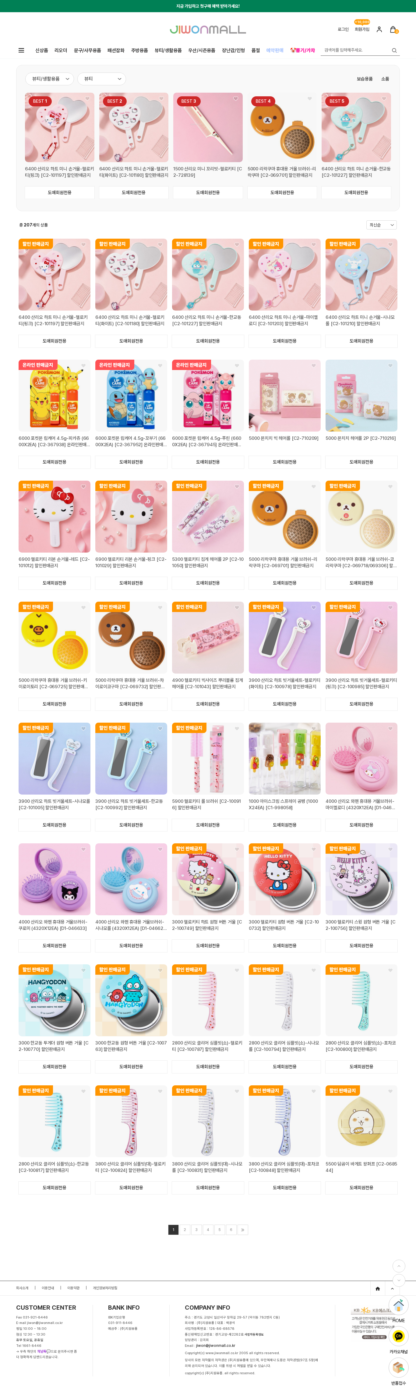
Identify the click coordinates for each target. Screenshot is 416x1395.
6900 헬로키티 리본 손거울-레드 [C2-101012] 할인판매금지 (54, 562)
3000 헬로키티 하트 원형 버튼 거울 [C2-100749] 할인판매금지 (207, 925)
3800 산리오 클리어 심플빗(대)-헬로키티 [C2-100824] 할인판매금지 (130, 1167)
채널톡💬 (44, 1351)
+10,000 (362, 22)
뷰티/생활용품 (168, 50)
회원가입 (362, 29)
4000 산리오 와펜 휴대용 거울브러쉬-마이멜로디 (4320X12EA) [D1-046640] (360, 805)
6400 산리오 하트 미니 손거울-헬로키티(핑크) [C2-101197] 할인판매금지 (59, 172)
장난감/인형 (233, 50)
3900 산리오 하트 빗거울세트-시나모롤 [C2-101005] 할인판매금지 (54, 804)
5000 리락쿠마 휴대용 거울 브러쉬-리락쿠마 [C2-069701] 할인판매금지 (282, 172)
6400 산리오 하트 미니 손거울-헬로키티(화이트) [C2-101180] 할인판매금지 (133, 172)
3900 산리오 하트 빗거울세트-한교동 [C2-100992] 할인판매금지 (129, 804)
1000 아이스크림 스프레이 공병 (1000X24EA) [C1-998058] (283, 804)
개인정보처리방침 (105, 1288)
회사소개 (22, 1288)
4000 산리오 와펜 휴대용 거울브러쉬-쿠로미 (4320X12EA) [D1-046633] (53, 925)
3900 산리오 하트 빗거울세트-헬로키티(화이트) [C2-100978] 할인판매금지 (284, 683)
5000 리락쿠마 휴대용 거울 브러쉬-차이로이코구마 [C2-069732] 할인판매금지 (130, 684)
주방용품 (139, 50)
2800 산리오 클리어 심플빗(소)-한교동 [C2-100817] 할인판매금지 (54, 1167)
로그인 (343, 29)
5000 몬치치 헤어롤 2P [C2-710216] (361, 438)
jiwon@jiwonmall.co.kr (215, 1345)
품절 (256, 50)
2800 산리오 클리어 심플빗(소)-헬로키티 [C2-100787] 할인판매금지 (207, 1046)
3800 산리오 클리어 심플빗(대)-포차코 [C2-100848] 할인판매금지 (284, 1167)
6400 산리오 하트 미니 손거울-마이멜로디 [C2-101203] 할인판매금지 (283, 320)
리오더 (61, 50)
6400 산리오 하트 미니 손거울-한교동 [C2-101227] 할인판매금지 (356, 172)
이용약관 (73, 1288)
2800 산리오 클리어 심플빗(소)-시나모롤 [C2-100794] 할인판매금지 (284, 1046)
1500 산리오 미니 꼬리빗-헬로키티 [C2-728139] (207, 172)
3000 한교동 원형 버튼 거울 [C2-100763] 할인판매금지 (131, 1046)
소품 (385, 79)
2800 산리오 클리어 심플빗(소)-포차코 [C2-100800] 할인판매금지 (361, 1046)
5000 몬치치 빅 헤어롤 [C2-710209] (284, 438)
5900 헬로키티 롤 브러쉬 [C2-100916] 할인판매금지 (206, 804)
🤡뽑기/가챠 (302, 50)
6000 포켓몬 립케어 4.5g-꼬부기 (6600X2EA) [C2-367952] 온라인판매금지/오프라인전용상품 (130, 442)
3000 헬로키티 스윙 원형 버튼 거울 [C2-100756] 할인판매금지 (360, 925)
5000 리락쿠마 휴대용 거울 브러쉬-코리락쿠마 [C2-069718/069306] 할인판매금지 (361, 563)
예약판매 (274, 50)
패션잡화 (116, 50)
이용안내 (48, 1288)
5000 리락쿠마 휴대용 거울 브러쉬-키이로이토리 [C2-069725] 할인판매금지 (53, 684)
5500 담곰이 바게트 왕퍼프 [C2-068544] (361, 1167)
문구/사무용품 (87, 50)
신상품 (41, 50)
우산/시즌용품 (201, 50)
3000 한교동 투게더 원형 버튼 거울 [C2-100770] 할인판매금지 (53, 1046)
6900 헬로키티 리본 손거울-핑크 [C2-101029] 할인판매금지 (130, 562)
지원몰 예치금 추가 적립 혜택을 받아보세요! (208, 8)
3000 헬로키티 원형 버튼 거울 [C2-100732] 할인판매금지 (284, 925)
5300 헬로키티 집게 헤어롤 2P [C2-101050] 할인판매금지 (208, 562)
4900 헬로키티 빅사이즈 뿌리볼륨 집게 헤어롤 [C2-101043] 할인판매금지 (207, 683)
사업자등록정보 (254, 1334)
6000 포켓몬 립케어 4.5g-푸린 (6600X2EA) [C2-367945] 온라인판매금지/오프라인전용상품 (206, 442)
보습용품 (365, 79)
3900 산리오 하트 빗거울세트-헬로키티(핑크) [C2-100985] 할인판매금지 (361, 683)
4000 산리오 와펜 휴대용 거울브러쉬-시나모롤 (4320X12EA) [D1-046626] (129, 925)
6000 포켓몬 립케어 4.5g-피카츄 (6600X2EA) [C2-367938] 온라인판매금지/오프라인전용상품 (54, 442)
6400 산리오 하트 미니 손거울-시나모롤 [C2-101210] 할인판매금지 (360, 320)
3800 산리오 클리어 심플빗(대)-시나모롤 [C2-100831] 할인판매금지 (207, 1167)
